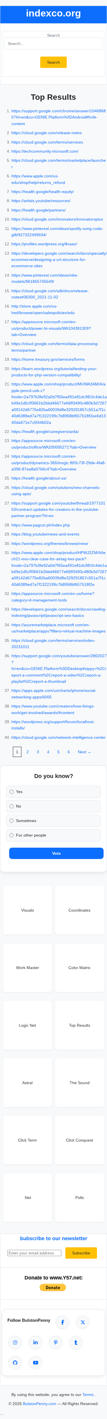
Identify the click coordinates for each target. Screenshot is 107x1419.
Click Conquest (79, 1140)
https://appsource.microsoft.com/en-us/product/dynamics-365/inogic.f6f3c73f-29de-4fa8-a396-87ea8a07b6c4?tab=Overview (58, 462)
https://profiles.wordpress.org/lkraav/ (44, 244)
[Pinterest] (55, 1342)
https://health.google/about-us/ (38, 478)
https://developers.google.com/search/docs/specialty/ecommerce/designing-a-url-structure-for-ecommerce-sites (59, 259)
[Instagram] (15, 1342)
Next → (84, 752)
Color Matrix (79, 967)
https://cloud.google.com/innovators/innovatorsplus (57, 219)
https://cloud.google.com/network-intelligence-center (58, 737)
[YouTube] (35, 1363)
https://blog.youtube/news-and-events (45, 534)
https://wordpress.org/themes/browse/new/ (49, 543)
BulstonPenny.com (40, 1403)
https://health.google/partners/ (38, 210)
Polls (79, 1197)
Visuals (27, 910)
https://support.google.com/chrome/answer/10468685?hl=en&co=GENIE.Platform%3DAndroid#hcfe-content (58, 117)
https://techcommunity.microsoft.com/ (44, 151)
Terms (88, 1394)
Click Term (27, 1140)
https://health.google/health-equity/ (42, 191)
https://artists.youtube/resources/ (40, 200)
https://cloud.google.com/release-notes (46, 132)
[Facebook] (62, 1322)
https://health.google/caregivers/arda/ (45, 431)
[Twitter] (83, 1322)
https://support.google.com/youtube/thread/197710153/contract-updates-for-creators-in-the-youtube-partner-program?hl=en (58, 509)
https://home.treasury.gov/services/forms (48, 359)
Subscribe (81, 1253)
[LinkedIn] (35, 1342)
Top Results (79, 1025)
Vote (56, 853)
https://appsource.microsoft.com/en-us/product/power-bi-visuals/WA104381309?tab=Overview (51, 328)
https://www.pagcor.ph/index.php (40, 525)
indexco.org (53, 13)
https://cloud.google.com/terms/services (47, 142)
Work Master (27, 967)
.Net (27, 1197)
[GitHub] (15, 1363)
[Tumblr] (76, 1342)
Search (53, 35)
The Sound (80, 1082)
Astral (27, 1082)
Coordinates (79, 910)
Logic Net (27, 1025)
